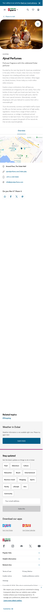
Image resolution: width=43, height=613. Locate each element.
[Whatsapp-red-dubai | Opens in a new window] (5, 196)
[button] (8, 608)
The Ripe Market (11, 338)
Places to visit (10, 16)
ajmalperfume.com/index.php (16, 171)
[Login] (38, 9)
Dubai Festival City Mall (14, 288)
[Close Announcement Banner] (39, 3)
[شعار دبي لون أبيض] (9, 540)
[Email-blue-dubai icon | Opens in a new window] (22, 196)
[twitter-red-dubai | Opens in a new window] (16, 196)
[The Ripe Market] (21, 318)
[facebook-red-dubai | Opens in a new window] (10, 196)
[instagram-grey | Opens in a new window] (12, 546)
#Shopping (7, 418)
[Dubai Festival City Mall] (21, 268)
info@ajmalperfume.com (14, 182)
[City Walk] (21, 367)
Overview (21, 130)
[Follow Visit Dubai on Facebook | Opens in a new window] (4, 546)
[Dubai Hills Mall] (21, 224)
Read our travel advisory (29, 3)
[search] (28, 10)
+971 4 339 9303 (12, 177)
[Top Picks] (33, 9)
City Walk (9, 387)
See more (21, 406)
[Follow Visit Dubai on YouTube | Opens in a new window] (39, 546)
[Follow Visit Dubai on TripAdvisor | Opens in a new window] (21, 546)
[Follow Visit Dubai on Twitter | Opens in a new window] (30, 546)
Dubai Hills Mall (11, 244)
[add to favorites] (38, 24)
